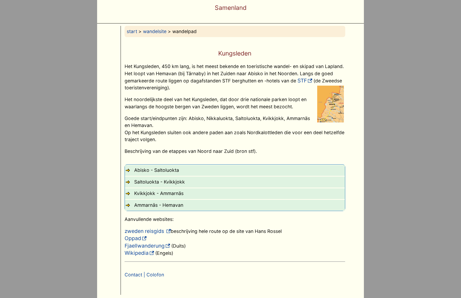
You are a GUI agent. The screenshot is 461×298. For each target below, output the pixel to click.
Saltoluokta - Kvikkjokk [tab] (159, 182)
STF (302, 80)
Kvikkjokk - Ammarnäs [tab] (159, 193)
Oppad (133, 238)
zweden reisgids (145, 231)
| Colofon (153, 274)
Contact (133, 274)
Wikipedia (137, 253)
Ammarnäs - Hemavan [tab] (158, 205)
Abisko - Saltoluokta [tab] (156, 170)
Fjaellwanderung (145, 246)
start (132, 31)
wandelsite (154, 31)
